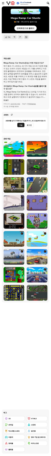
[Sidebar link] (3, 3)
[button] (6, 100)
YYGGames (31, 104)
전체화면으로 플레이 (25, 28)
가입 (21, 125)
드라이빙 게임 (15, 104)
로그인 (29, 125)
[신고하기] (20, 37)
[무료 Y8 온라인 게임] (11, 3)
